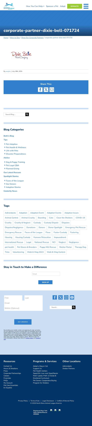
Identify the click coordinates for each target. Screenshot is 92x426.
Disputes (65, 222)
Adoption (23, 213)
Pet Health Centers (40, 371)
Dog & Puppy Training (15, 162)
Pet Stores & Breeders (27, 247)
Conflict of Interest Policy (65, 401)
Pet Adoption (11, 144)
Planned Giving (12, 168)
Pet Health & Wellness (16, 147)
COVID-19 (80, 217)
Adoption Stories (13, 187)
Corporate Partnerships (12, 373)
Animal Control (11, 217)
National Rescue (41, 242)
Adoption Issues (72, 213)
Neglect (62, 242)
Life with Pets (12, 150)
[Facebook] (55, 297)
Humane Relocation (42, 237)
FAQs (6, 380)
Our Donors (11, 184)
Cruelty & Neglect (22, 222)
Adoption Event (37, 213)
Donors (42, 227)
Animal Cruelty (28, 217)
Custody (37, 222)
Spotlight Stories (11, 176)
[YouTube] (72, 297)
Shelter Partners (69, 368)
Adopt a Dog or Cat (40, 366)
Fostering (74, 232)
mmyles (8, 71)
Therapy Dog (80, 247)
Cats (51, 217)
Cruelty (8, 222)
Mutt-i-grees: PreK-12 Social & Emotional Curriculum (44, 377)
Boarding (42, 217)
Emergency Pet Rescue (75, 227)
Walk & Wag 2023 (35, 252)
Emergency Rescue (13, 232)
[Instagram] (66, 297)
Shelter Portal (65, 247)
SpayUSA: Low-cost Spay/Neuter (45, 373)
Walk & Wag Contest (56, 252)
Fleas (48, 232)
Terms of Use (35, 401)
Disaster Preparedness (16, 154)
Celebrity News (10, 191)
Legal (28, 242)
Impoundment (60, 237)
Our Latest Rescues (12, 172)
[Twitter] (60, 297)
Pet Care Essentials (11, 385)
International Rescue (14, 242)
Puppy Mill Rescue (48, 247)
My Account (8, 383)
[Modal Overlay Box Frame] (46, 278)
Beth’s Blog (9, 136)
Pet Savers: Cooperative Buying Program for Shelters (44, 381)
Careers (6, 376)
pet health (9, 247)
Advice (7, 157)
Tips (5, 139)
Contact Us (8, 366)
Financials (7, 378)
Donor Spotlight (55, 227)
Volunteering (18, 252)
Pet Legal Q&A (12, 165)
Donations (30, 227)
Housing (8, 237)
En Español (8, 388)
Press (6, 371)
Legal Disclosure (48, 401)
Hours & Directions (11, 368)
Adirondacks (10, 213)
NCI (53, 242)
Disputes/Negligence (14, 227)
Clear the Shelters (64, 217)
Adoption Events (54, 213)
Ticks (7, 252)
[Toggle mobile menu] (86, 6)
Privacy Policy (23, 401)
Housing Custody (22, 237)
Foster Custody (60, 232)
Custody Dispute (51, 222)
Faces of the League (15, 180)
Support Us (37, 368)
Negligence (74, 242)
